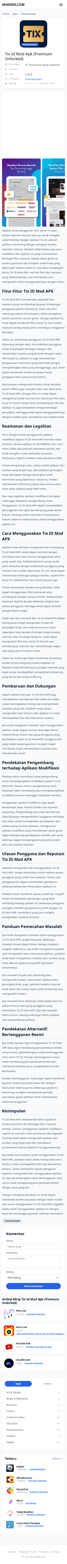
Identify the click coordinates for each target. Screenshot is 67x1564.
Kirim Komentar (33, 1286)
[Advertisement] (33, 124)
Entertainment (33, 79)
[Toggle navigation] (61, 4)
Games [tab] (48, 1383)
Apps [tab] (18, 1383)
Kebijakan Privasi (27, 1551)
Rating (10, 1271)
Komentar (12, 1252)
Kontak (55, 1551)
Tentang (12, 1551)
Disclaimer (44, 1551)
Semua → (57, 1458)
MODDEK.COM (13, 4)
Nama (9, 1240)
